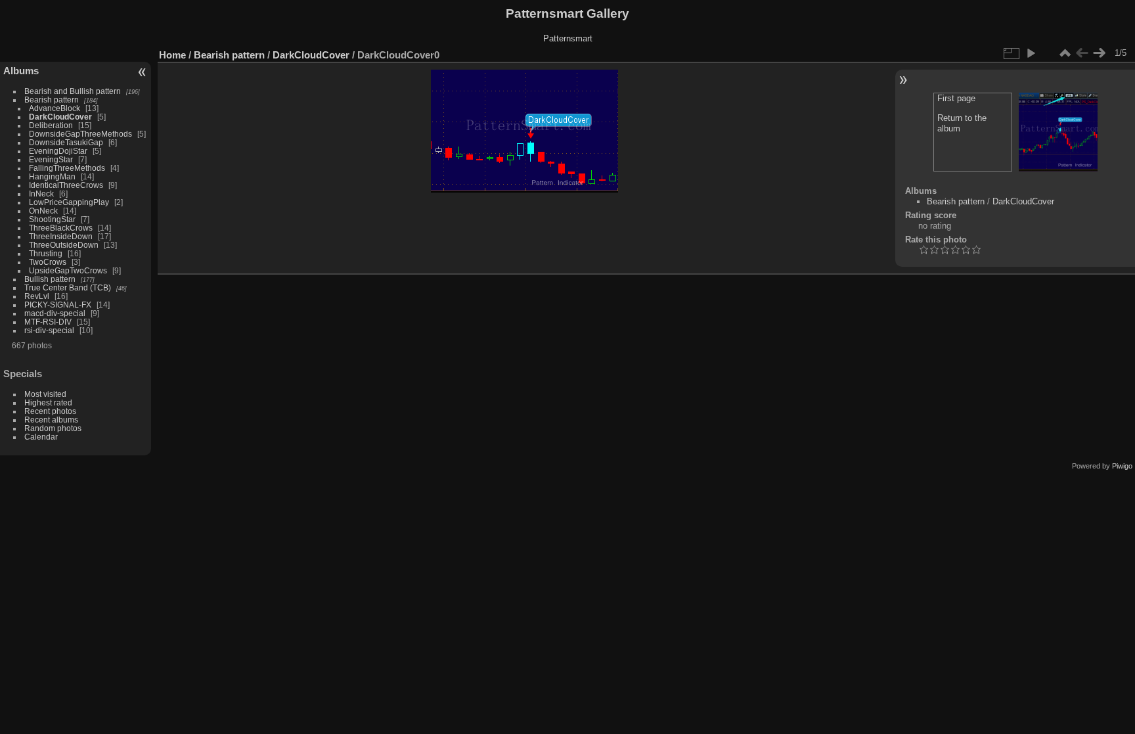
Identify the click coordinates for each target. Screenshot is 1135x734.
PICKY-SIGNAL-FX (57, 304)
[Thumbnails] (1064, 53)
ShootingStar (52, 219)
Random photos (52, 428)
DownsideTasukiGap (66, 142)
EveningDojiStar (58, 151)
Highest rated (48, 402)
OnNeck (43, 210)
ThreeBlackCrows (61, 227)
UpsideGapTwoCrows (68, 270)
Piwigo (1122, 466)
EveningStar (51, 159)
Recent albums (51, 419)
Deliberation (51, 125)
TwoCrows (47, 262)
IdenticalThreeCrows (66, 185)
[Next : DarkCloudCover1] (1098, 53)
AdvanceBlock (54, 108)
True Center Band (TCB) (68, 287)
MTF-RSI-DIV (48, 321)
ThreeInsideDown (61, 236)
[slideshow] (1030, 53)
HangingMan (52, 176)
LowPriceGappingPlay (69, 202)
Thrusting (45, 253)
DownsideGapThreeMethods (80, 133)
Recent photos (50, 411)
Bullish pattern (50, 279)
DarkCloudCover (60, 116)
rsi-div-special (49, 330)
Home (172, 54)
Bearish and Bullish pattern (72, 91)
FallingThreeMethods (67, 168)
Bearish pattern (51, 99)
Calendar (41, 436)
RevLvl (36, 296)
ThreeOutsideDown (64, 245)
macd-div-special (54, 313)
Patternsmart (567, 38)
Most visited (45, 394)
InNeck (41, 193)
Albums (21, 70)
